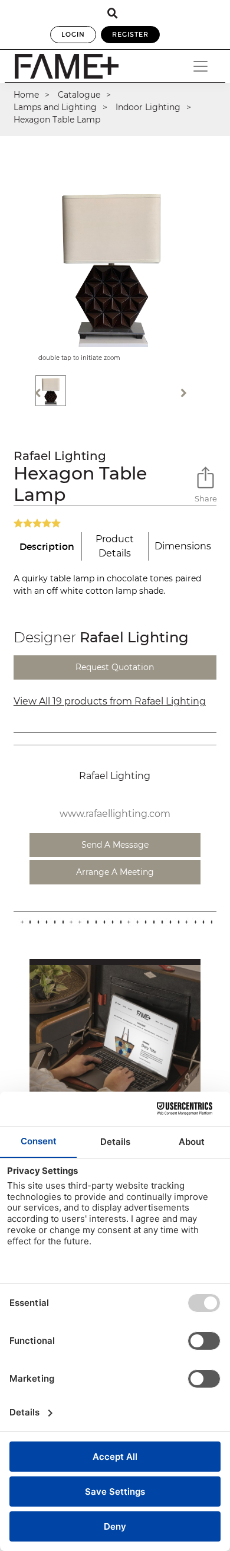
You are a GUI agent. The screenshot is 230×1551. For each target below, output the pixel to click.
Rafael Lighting (60, 456)
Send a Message (115, 844)
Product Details (115, 546)
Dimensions (183, 546)
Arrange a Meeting (115, 872)
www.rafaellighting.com (115, 813)
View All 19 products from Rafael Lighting (110, 701)
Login (73, 34)
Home (26, 94)
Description (46, 546)
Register (130, 34)
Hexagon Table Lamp (57, 119)
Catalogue (79, 94)
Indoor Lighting (148, 107)
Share (205, 498)
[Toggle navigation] (200, 66)
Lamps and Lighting (55, 107)
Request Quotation (114, 667)
